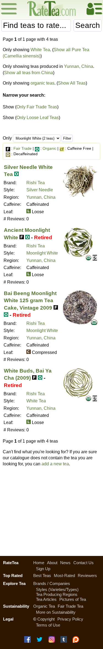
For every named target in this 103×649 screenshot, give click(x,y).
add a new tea (55, 463)
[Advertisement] (51, 510)
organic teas (42, 83)
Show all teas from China (28, 72)
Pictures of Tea (72, 599)
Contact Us (83, 562)
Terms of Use (48, 625)
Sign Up (43, 568)
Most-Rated (64, 575)
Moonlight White (42, 253)
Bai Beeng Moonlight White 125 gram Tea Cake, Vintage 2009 (30, 300)
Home (38, 562)
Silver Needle (39, 190)
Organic (49, 148)
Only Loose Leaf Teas (37, 117)
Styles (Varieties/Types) (57, 589)
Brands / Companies (51, 583)
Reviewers (87, 575)
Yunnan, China (78, 66)
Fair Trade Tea (70, 606)
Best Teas (42, 575)
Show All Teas (72, 83)
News (65, 562)
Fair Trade (22, 148)
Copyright (46, 619)
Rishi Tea (35, 182)
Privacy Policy (70, 619)
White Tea (40, 49)
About (52, 562)
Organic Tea (44, 606)
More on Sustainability (56, 612)
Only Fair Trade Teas (36, 107)
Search (87, 25)
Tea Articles (46, 599)
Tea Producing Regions (56, 594)
